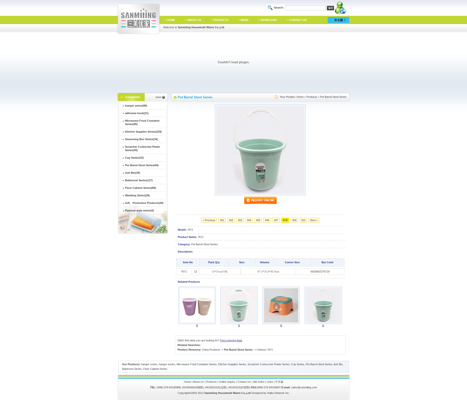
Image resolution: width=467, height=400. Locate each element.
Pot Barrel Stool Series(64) (142, 165)
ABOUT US (194, 19)
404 (249, 220)
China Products (211, 349)
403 (240, 220)
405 (258, 220)
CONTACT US (297, 19)
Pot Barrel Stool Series (333, 96)
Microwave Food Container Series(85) (142, 122)
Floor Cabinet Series (155, 368)
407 (276, 220)
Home (300, 96)
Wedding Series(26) (137, 195)
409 (294, 220)
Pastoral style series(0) (139, 210)
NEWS (244, 19)
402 (231, 220)
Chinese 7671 (265, 349)
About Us (198, 381)
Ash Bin (337, 364)
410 (303, 220)
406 (267, 220)
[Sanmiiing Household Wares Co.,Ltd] (139, 33)
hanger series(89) (136, 105)
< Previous (209, 220)
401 (222, 220)
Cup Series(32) (134, 157)
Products (311, 96)
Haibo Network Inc (278, 392)
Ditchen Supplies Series (232, 364)
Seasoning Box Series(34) (141, 139)
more (158, 97)
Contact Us (244, 381)
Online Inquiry (227, 381)
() (197, 325)
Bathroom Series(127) (139, 180)
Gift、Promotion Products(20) (144, 202)
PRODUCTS (220, 19)
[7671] (260, 192)
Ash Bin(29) (132, 172)
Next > (314, 220)
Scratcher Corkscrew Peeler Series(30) (142, 148)
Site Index (259, 381)
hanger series (149, 364)
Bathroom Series (132, 368)
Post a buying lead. (231, 340)
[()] (197, 321)
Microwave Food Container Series (197, 364)
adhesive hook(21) (137, 113)
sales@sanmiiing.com (304, 387)
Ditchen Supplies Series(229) (143, 131)
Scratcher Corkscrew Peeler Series (269, 364)
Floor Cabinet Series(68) (140, 187)
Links (270, 381)
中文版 (279, 381)
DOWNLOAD (268, 19)
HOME (171, 19)
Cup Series (297, 364)
